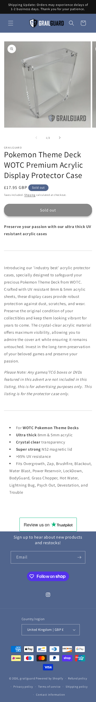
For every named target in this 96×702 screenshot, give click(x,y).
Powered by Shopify (49, 678)
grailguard (27, 678)
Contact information (50, 694)
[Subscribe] (79, 557)
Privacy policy (23, 686)
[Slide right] (60, 137)
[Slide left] (36, 137)
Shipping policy (77, 686)
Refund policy (77, 678)
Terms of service (49, 686)
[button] (11, 23)
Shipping (29, 195)
